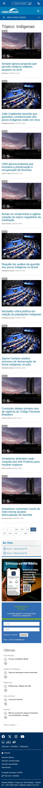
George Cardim (6, 418)
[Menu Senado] (4, 3)
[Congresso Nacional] (8, 742)
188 (25, 533)
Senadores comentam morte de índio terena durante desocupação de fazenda (21, 511)
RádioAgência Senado (8, 123)
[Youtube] (21, 736)
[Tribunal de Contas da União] (14, 742)
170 (22, 529)
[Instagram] (16, 736)
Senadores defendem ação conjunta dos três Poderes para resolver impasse (21, 461)
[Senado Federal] (21, 3)
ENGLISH (5, 747)
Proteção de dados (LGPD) (12, 772)
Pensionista (6, 767)
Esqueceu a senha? (10, 635)
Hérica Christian (6, 223)
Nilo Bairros (5, 73)
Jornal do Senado (15, 699)
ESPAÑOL (14, 747)
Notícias (4, 31)
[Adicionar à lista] (8, 56)
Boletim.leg (8, 682)
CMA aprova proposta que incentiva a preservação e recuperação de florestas (17, 166)
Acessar (24, 635)
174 (10, 533)
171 (27, 529)
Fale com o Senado (11, 776)
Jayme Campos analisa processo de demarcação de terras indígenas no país (19, 361)
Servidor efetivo (8, 757)
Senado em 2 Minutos (11, 669)
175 (15, 533)
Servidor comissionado (10, 761)
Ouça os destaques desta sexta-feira (23, 672)
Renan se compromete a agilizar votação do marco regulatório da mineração (21, 217)
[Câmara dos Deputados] (3, 742)
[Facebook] (4, 736)
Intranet (7, 753)
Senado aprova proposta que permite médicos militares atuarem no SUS (19, 66)
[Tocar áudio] (4, 56)
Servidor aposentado (10, 764)
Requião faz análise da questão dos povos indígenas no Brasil (21, 266)
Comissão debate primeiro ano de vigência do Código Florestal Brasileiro (21, 411)
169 (16, 529)
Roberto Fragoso (6, 173)
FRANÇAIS (24, 747)
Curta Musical (9, 655)
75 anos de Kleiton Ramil (18, 659)
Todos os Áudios (10, 725)
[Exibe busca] (38, 11)
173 (4, 533)
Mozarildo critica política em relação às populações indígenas (21, 313)
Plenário (4, 81)
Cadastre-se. (20, 640)
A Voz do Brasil (9, 696)
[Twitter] (10, 736)
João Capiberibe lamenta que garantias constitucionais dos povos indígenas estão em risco (21, 116)
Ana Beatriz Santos (7, 518)
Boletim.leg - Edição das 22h (20, 686)
